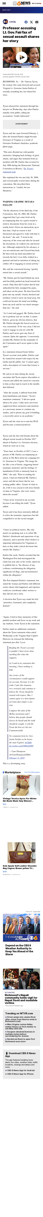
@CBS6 (28, 742)
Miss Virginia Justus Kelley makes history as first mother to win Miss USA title (20, 1026)
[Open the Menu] (4, 3)
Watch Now (36, 3)
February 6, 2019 (16, 757)
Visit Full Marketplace (32, 772)
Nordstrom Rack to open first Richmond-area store (20, 1040)
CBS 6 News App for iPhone (20, 1074)
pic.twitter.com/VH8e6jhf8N (21, 745)
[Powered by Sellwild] (36, 911)
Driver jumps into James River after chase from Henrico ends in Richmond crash (21, 1019)
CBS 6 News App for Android (21, 1070)
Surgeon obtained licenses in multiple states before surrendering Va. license (20, 1034)
